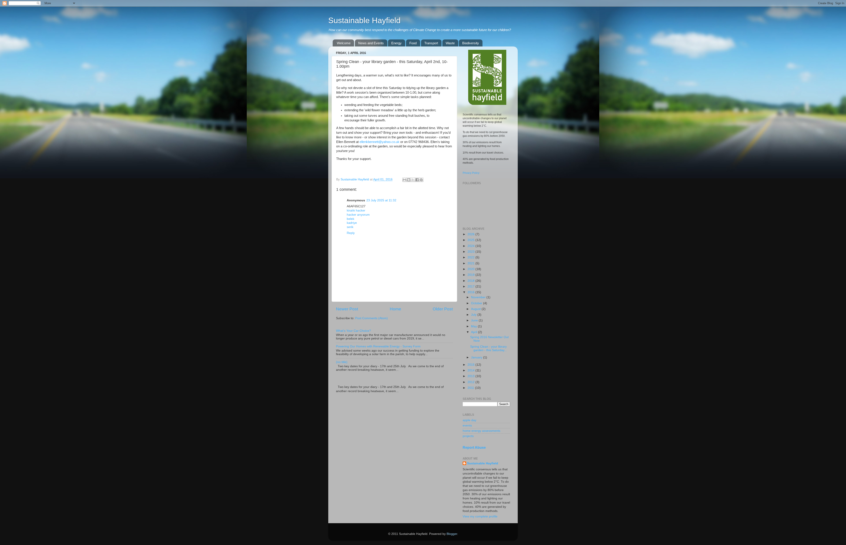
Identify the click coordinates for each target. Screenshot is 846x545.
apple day (469, 420)
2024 (471, 246)
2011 (471, 387)
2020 (471, 269)
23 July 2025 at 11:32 (381, 200)
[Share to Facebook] (417, 180)
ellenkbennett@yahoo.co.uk (379, 142)
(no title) (341, 362)
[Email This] (404, 180)
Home (395, 309)
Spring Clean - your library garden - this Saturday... (488, 348)
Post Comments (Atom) (371, 318)
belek (350, 219)
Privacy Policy (471, 172)
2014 (471, 370)
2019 (471, 274)
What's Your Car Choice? (353, 330)
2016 (471, 292)
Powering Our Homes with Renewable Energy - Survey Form (378, 346)
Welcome (344, 43)
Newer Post (347, 309)
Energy (396, 43)
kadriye (352, 222)
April (474, 332)
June (475, 320)
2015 (471, 364)
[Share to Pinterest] (421, 180)
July (474, 314)
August (476, 309)
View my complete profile (480, 516)
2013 (471, 376)
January (477, 357)
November (478, 297)
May (474, 326)
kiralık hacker (356, 210)
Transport (431, 43)
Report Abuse (474, 447)
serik (350, 227)
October (477, 303)
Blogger (452, 534)
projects (468, 436)
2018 (471, 280)
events (467, 425)
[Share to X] (413, 180)
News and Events (371, 43)
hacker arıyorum (358, 214)
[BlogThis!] (408, 180)
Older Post (443, 309)
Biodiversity (470, 43)
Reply (351, 233)
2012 (471, 382)
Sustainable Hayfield (364, 20)
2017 (471, 286)
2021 (471, 263)
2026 (471, 234)
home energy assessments (481, 430)
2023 (471, 251)
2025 (471, 240)
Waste (450, 43)
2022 (471, 257)
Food (413, 43)
